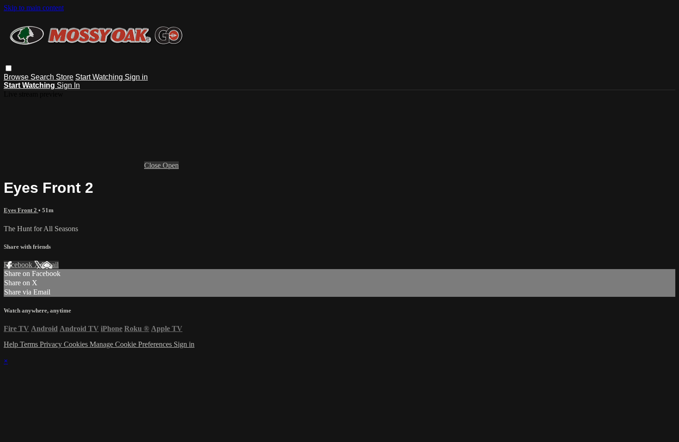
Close (153, 165)
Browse (17, 77)
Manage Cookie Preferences (132, 344)
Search (43, 77)
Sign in (136, 77)
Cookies (77, 344)
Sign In (68, 85)
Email (50, 265)
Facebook (19, 265)
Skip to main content (34, 8)
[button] (9, 68)
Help (12, 344)
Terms (30, 344)
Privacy (52, 344)
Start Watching (100, 77)
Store (64, 77)
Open (171, 165)
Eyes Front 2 (21, 210)
